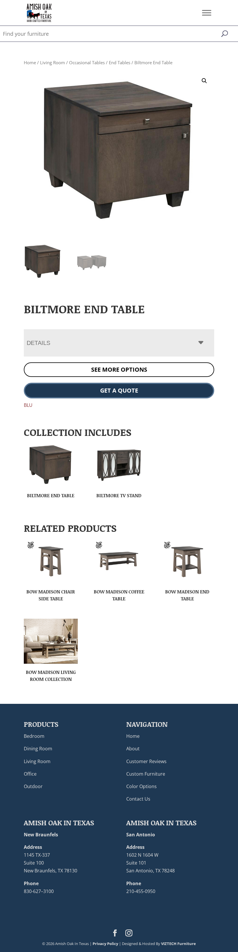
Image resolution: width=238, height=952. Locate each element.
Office (30, 774)
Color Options (141, 786)
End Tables (119, 62)
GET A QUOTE (119, 390)
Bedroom (34, 736)
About (133, 748)
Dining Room (38, 748)
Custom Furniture (145, 774)
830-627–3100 (39, 891)
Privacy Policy (105, 943)
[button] (204, 81)
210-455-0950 (140, 891)
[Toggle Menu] (206, 12)
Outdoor (33, 786)
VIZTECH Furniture (178, 943)
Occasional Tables (87, 62)
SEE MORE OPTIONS (119, 369)
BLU (28, 405)
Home (30, 62)
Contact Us (138, 799)
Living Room (52, 62)
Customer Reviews (146, 761)
